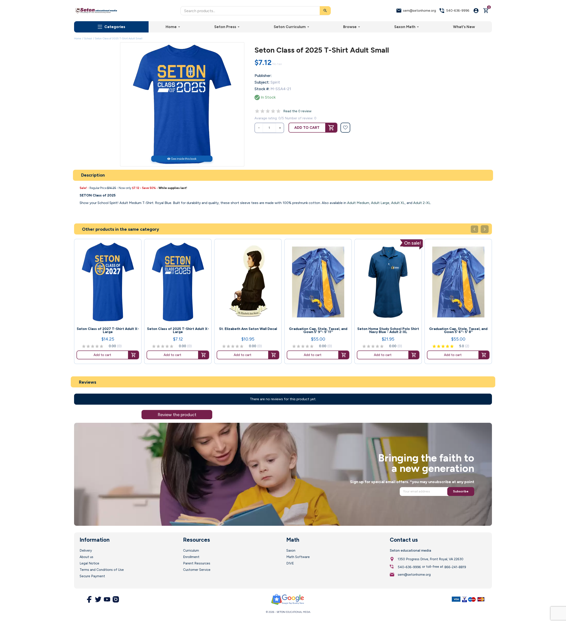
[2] (262, 111)
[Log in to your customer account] (476, 11)
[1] (257, 111)
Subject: (262, 82)
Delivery (86, 551)
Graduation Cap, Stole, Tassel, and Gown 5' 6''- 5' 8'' (458, 330)
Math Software (298, 557)
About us (86, 557)
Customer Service (196, 570)
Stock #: (262, 88)
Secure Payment (92, 576)
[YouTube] (107, 599)
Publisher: (263, 75)
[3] (267, 111)
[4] (273, 111)
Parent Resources (196, 563)
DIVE (290, 563)
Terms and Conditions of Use (102, 570)
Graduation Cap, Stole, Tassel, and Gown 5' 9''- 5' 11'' (318, 330)
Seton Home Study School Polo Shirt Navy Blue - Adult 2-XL (388, 330)
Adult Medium (358, 203)
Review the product (177, 414)
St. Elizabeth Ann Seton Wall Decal (248, 328)
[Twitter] (98, 599)
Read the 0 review (297, 111)
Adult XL (398, 203)
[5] (278, 111)
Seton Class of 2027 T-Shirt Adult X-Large (108, 330)
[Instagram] (116, 599)
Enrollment (191, 557)
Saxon (290, 551)
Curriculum (191, 551)
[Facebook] (89, 599)
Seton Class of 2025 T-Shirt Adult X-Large (178, 330)
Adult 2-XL (421, 203)
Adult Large (380, 203)
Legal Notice (89, 563)
